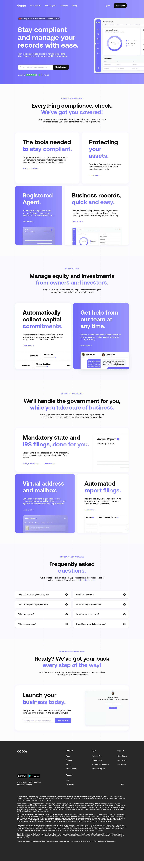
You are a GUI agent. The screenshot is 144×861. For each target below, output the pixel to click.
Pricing (74, 6)
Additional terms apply (103, 821)
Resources (64, 6)
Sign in (107, 6)
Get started (120, 6)
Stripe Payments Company (105, 814)
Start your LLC (35, 6)
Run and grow (50, 6)
